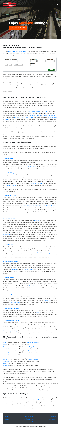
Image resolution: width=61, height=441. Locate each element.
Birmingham (6, 347)
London (46, 111)
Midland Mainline (33, 359)
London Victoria (8, 277)
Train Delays (53, 418)
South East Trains (15, 302)
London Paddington (9, 173)
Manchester (6, 349)
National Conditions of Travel (33, 400)
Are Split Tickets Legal (29, 421)
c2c (37, 312)
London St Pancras (9, 218)
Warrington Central (27, 117)
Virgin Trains (51, 253)
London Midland (39, 253)
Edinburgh (6, 355)
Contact (7, 418)
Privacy (7, 419)
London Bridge (8, 294)
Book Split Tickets (18, 28)
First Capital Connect (49, 206)
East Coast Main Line (31, 351)
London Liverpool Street (11, 320)
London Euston (8, 245)
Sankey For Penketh (35, 111)
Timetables (53, 416)
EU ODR (6, 421)
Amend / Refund (52, 419)
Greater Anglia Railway (10, 331)
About (6, 416)
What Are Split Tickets (29, 419)
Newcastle (6, 353)
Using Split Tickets (28, 418)
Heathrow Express (11, 185)
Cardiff (5, 345)
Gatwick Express (34, 286)
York (4, 351)
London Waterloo (8, 158)
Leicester (6, 359)
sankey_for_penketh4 (49, 115)
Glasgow (5, 357)
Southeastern (28, 269)
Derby (5, 363)
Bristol (5, 342)
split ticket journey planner (17, 51)
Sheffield (6, 365)
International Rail (52, 421)
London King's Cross (9, 195)
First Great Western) (32, 342)
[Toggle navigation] (57, 4)
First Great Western (36, 183)
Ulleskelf (17, 117)
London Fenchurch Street (11, 308)
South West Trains (31, 167)
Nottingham (6, 361)
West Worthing (52, 117)
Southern (14, 269)
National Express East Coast (31, 206)
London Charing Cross (10, 261)
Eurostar (36, 220)
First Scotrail (17, 253)
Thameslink (6, 234)
